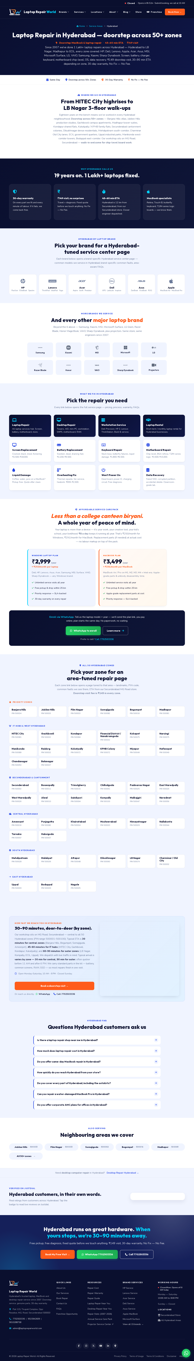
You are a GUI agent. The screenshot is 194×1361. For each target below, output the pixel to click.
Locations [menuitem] (96, 12)
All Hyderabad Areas (171, 1320)
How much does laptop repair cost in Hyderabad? (66, 1050)
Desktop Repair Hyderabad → (123, 1172)
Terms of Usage (136, 1356)
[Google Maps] (115, 1346)
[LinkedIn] (108, 1346)
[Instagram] (86, 1346)
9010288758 (15, 1322)
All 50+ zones (26, 1156)
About (182, 1356)
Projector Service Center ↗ (101, 1324)
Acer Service (129, 1298)
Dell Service (128, 1303)
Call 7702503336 (104, 639)
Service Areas (96, 26)
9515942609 (34, 1318)
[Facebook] (79, 1346)
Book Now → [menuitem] (175, 12)
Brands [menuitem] (63, 12)
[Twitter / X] (93, 1346)
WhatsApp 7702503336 (99, 1254)
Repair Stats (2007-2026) (100, 1314)
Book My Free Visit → (57, 1254)
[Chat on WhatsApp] (186, 1353)
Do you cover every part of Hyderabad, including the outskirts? (74, 1083)
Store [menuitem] (138, 12)
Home (82, 26)
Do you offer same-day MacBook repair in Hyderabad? (69, 1061)
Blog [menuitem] (125, 12)
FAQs (59, 1308)
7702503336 (19, 1318)
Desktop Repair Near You (100, 1308)
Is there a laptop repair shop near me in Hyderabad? (67, 1040)
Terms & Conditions (155, 1356)
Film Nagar (61, 1147)
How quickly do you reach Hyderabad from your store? (69, 1072)
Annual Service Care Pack (100, 1319)
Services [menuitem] (78, 12)
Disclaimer (171, 1356)
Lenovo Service (130, 1293)
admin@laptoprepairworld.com (27, 1328)
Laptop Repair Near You (99, 1303)
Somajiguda (97, 1147)
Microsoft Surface (131, 1319)
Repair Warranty (95, 1293)
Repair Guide (94, 1298)
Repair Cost (93, 1288)
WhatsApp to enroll (85, 630)
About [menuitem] (112, 12)
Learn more (113, 630)
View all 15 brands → (133, 1324)
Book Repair (62, 1298)
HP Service (128, 1288)
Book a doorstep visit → (54, 985)
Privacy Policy (120, 1356)
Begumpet (132, 1147)
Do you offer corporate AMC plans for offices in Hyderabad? (72, 1104)
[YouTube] (101, 1346)
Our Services (62, 1293)
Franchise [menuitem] (156, 12)
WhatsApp (44, 994)
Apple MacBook (130, 1314)
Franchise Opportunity (67, 1314)
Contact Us (61, 1303)
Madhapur (168, 1147)
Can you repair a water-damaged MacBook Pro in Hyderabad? (73, 1094)
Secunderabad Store (170, 1315)
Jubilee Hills (26, 1147)
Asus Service (129, 1308)
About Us (60, 1288)
